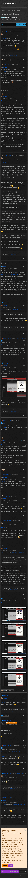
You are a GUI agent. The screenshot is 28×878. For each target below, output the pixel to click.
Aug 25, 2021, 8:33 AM (11, 160)
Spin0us (5, 34)
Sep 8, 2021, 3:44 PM (11, 307)
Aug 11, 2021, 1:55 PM (11, 69)
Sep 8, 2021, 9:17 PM (11, 550)
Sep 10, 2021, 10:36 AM (11, 724)
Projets (2, 17)
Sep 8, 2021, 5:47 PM (11, 367)
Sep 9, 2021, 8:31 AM (11, 600)
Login (10, 865)
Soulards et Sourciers (17, 310)
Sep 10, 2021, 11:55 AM (11, 777)
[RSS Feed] (19, 19)
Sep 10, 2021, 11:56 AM (11, 802)
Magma (5, 440)
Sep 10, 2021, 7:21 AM (11, 700)
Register (5, 865)
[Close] (25, 830)
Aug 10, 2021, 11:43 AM (11, 36)
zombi (4, 266)
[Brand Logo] (9, 4)
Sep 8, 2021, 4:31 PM (11, 342)
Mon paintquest (13, 55)
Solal (4, 722)
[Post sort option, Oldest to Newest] (3, 24)
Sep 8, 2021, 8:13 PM (11, 479)
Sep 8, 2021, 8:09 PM (11, 442)
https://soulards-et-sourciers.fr (10, 274)
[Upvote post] (23, 60)
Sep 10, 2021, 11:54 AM (11, 749)
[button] (2, 875)
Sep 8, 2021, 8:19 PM (11, 500)
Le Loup (5, 31)
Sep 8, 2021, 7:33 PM (11, 425)
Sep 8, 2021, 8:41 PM (11, 524)
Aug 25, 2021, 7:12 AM (11, 98)
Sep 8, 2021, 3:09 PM (11, 268)
